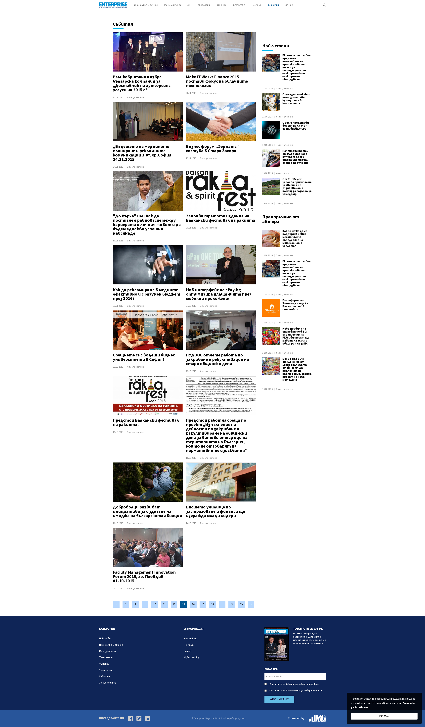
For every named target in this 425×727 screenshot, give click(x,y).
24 (231, 604)
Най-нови (105, 638)
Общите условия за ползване (302, 684)
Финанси (221, 5)
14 (193, 604)
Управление (106, 670)
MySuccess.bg (191, 657)
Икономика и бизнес (146, 5)
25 (241, 604)
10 (154, 604)
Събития (273, 5)
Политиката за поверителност (304, 690)
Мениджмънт (172, 5)
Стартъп (239, 5)
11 (164, 604)
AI (188, 5)
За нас (289, 5)
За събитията (107, 683)
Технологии (203, 5)
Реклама (256, 5)
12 (174, 604)
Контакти (190, 638)
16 (212, 604)
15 (203, 604)
